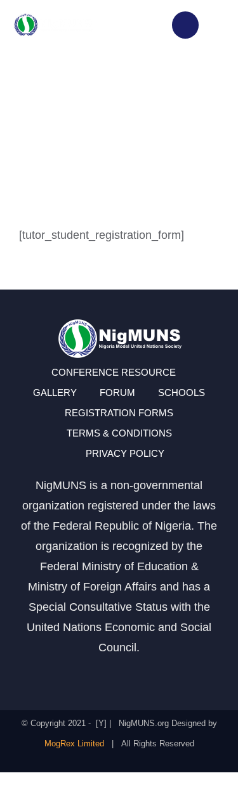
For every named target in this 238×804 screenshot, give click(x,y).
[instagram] (96, 675)
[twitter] (119, 675)
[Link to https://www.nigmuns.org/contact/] (185, 24)
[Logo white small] (53, 17)
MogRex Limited (74, 743)
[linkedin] (165, 675)
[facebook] (74, 675)
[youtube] (142, 675)
